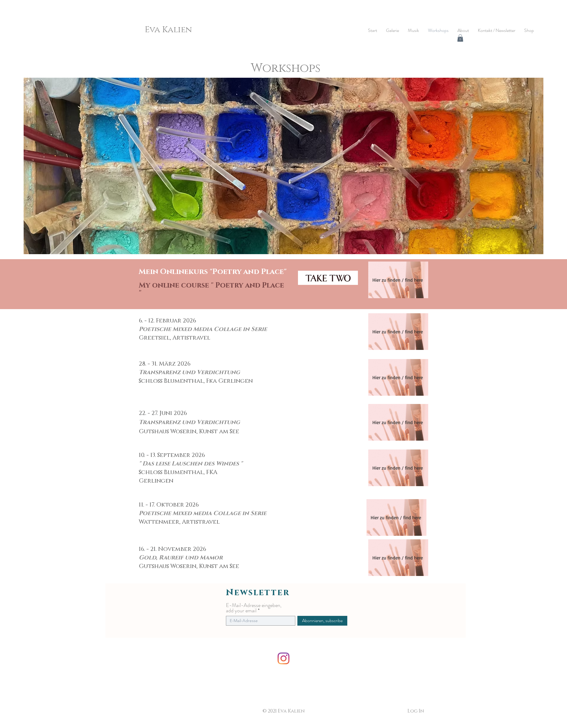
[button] (460, 38)
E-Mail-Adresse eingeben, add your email (253, 608)
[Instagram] (283, 658)
